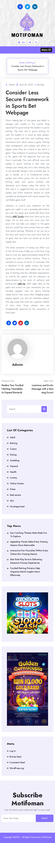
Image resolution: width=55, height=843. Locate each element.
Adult (12, 437)
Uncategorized (17, 506)
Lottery (13, 477)
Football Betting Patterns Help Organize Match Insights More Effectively (25, 572)
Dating (13, 454)
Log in (13, 751)
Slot (12, 500)
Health (13, 472)
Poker (13, 489)
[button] (46, 50)
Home (21, 62)
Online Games (17, 483)
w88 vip (21, 283)
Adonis (17, 364)
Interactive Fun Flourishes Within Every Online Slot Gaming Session (29, 552)
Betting (30, 62)
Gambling (14, 460)
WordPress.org (17, 768)
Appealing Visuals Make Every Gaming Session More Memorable (29, 543)
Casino (13, 448)
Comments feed (17, 762)
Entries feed (15, 756)
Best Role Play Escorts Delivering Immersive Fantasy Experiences (26, 561)
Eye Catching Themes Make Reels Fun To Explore (28, 534)
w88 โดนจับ (18, 216)
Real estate (15, 495)
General (14, 466)
